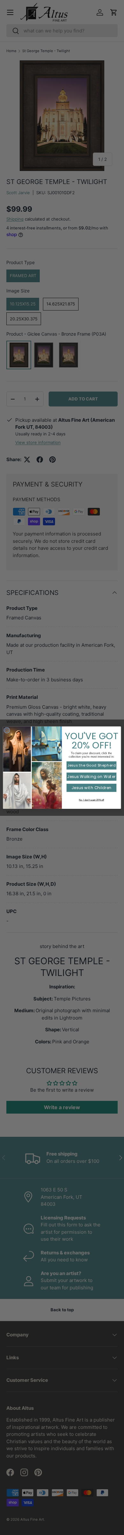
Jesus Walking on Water (91, 776)
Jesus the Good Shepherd (91, 765)
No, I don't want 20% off (91, 800)
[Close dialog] (7, 730)
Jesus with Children (91, 787)
